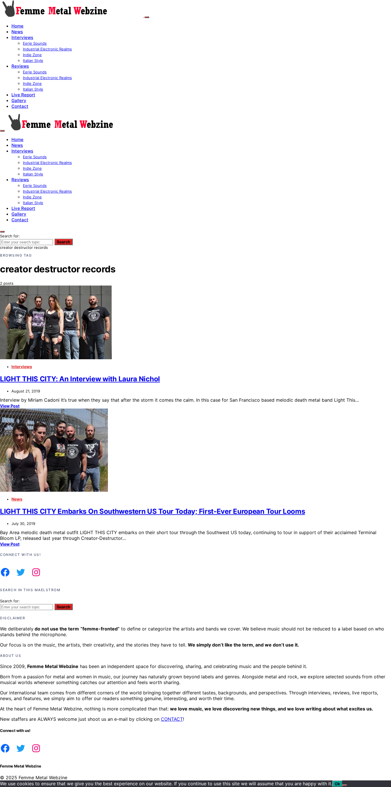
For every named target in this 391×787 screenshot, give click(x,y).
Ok (337, 783)
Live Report (23, 94)
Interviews (22, 37)
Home (17, 26)
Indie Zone (32, 54)
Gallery (18, 100)
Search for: (10, 236)
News (17, 31)
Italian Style (33, 60)
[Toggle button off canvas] (147, 17)
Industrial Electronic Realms (47, 49)
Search (63, 241)
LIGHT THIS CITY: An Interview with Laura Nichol (80, 379)
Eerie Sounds (35, 43)
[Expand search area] (2, 131)
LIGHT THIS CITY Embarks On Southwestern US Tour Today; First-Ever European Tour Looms (152, 511)
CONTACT (172, 719)
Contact (19, 106)
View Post (9, 405)
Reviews (20, 66)
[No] (344, 785)
